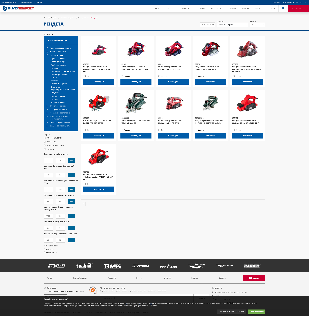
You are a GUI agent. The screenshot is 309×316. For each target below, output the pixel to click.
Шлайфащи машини (58, 51)
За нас (157, 8)
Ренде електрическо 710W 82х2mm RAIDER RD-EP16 (170, 121)
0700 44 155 (220, 295)
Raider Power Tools (55, 145)
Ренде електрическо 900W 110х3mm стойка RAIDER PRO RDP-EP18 (98, 177)
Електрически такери (58, 109)
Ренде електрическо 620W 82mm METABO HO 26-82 (135, 121)
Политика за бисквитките (231, 312)
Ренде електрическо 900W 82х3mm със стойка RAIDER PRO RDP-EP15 (246, 69)
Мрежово (50, 249)
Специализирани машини (60, 122)
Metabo (50, 149)
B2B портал (254, 278)
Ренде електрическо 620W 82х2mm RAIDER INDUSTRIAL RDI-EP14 (97, 69)
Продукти (112, 278)
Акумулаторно (52, 252)
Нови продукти (288, 2)
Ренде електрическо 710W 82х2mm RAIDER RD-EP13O (170, 67)
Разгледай (99, 82)
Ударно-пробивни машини (60, 48)
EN (301, 2)
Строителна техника (58, 106)
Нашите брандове (79, 278)
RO (306, 2)
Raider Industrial (54, 137)
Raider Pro (51, 141)
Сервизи (272, 8)
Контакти (259, 8)
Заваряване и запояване (60, 113)
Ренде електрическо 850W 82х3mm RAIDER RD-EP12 (207, 67)
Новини (233, 8)
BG (297, 2)
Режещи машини (56, 55)
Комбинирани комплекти (60, 126)
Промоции (276, 2)
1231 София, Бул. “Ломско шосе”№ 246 (231, 292)
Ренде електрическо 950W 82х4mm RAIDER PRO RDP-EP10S (134, 67)
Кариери (245, 8)
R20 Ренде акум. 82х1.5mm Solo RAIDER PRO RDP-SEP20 (97, 121)
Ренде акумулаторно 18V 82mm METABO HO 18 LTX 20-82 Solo (209, 121)
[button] (170, 8)
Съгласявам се (256, 312)
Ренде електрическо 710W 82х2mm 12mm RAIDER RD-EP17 (245, 121)
